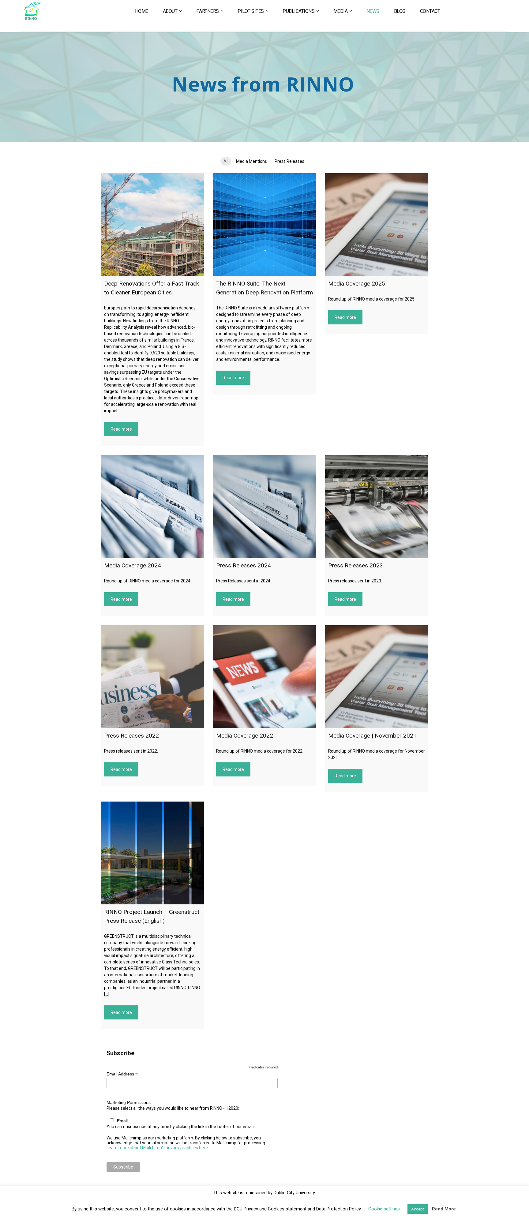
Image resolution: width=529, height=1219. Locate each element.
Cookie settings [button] (384, 1209)
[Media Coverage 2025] (376, 224)
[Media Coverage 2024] (152, 506)
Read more (121, 429)
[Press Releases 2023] (376, 506)
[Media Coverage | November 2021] (376, 676)
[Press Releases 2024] (264, 506)
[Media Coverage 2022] (264, 676)
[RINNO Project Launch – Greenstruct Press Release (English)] (152, 853)
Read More (444, 1209)
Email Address (122, 1074)
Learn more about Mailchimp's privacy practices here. (158, 1147)
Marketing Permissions (129, 1102)
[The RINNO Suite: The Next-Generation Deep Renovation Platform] (264, 224)
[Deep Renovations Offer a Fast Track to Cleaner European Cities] (152, 224)
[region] (264, 87)
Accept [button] (417, 1209)
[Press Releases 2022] (152, 676)
